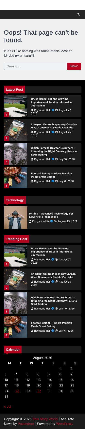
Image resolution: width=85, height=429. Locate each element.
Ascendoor (26, 424)
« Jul (7, 406)
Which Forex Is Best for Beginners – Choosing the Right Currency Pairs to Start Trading (54, 151)
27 (39, 391)
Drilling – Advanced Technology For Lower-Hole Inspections (51, 215)
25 (17, 391)
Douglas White (40, 221)
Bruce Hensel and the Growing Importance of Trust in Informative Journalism (51, 102)
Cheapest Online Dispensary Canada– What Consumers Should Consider (54, 126)
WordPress (64, 424)
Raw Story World (45, 419)
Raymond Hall (42, 110)
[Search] (78, 14)
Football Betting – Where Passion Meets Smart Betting (51, 175)
